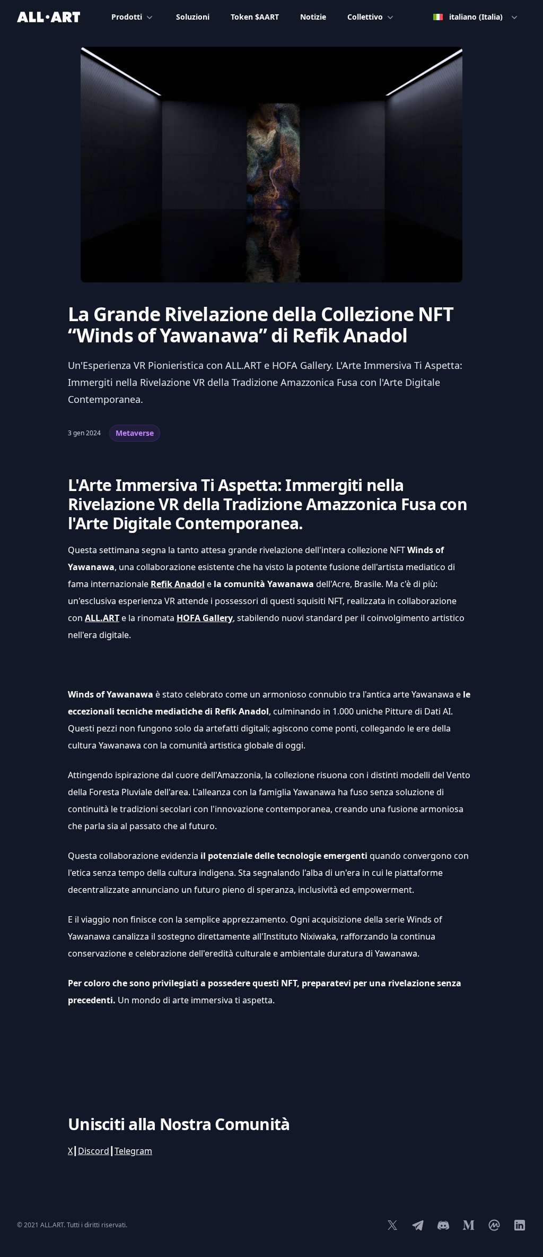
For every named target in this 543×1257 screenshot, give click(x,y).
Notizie (313, 17)
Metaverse (135, 433)
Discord (93, 1151)
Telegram (133, 1151)
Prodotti (126, 17)
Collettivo (365, 17)
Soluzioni (192, 17)
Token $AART (255, 17)
